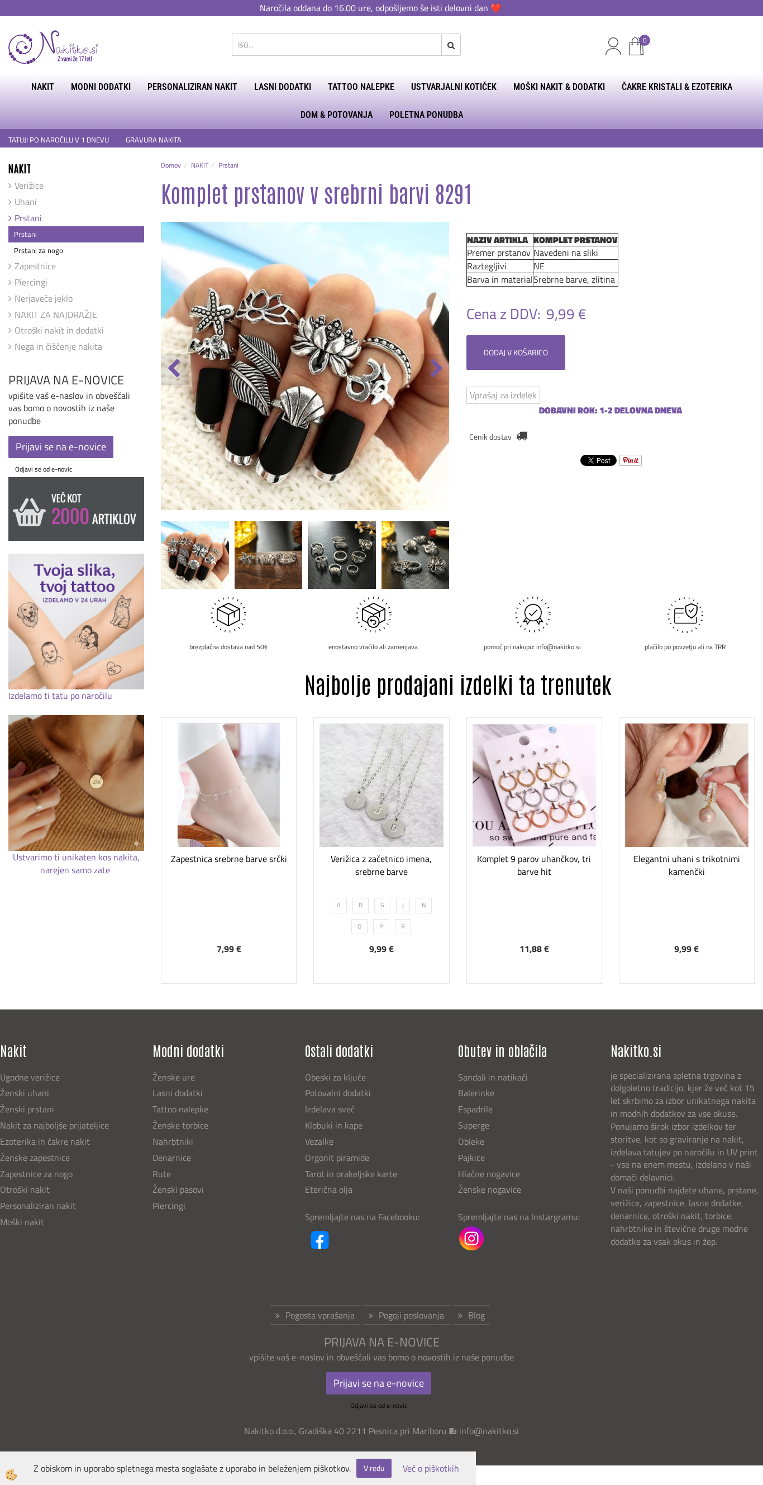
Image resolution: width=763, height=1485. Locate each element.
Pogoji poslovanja (411, 1315)
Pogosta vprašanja (320, 1315)
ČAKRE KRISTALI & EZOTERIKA (677, 87)
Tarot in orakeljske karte (351, 1174)
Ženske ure (174, 1077)
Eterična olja (328, 1189)
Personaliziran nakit (38, 1205)
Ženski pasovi (179, 1189)
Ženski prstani (28, 1109)
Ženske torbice (180, 1125)
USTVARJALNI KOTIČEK (454, 87)
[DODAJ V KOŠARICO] (229, 836)
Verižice (29, 185)
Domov (171, 165)
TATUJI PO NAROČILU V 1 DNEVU (58, 140)
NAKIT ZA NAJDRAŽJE (56, 314)
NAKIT (42, 87)
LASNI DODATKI (282, 87)
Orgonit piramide (337, 1157)
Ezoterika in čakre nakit (46, 1141)
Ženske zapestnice (36, 1157)
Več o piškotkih (431, 1468)
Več (229, 808)
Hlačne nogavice (489, 1174)
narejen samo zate (76, 870)
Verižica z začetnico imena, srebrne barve (381, 865)
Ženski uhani (25, 1093)
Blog (476, 1315)
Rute (161, 1174)
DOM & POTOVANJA (337, 115)
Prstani (28, 218)
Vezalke (319, 1141)
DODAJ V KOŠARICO (516, 352)
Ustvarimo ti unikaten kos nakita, (76, 857)
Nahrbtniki (172, 1141)
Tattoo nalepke (180, 1109)
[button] (435, 369)
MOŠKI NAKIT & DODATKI (559, 87)
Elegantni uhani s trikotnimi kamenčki (686, 865)
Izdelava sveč (330, 1109)
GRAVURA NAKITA (154, 140)
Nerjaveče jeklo (44, 298)
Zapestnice (35, 266)
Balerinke (476, 1093)
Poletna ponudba (426, 115)
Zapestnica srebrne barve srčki (229, 858)
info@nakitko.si (489, 1431)
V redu (374, 1468)
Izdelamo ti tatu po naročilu (61, 695)
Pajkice (471, 1157)
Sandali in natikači (494, 1077)
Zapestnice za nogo (37, 1174)
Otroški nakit (25, 1189)
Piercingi (31, 282)
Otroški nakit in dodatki (59, 330)
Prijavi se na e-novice (61, 446)
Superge (473, 1125)
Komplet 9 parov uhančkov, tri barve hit (534, 865)
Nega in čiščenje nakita (58, 346)
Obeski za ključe (335, 1077)
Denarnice (171, 1157)
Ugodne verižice (30, 1077)
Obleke (471, 1141)
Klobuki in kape (334, 1125)
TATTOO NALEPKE (361, 87)
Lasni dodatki (177, 1093)
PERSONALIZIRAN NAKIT (192, 87)
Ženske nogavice (489, 1189)
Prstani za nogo (38, 250)
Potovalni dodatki (338, 1093)
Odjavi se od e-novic (43, 469)
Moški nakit (23, 1222)
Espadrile (475, 1109)
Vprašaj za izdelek (503, 395)
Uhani (26, 201)
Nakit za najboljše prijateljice (54, 1125)
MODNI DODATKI (101, 87)
